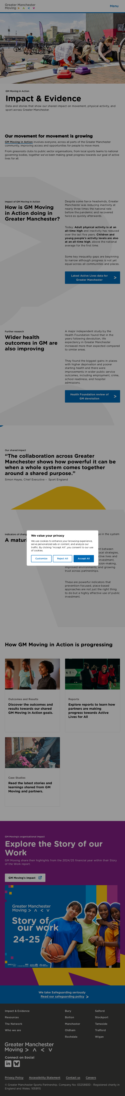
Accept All (84, 559)
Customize (41, 559)
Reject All (62, 559)
